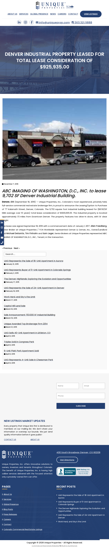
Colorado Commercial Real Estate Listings (23, 529)
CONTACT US (10, 439)
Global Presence (39, 14)
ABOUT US (34, 439)
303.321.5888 (83, 22)
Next (16, 248)
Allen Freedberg (99, 226)
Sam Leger (48, 233)
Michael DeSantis (15, 233)
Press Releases (10, 514)
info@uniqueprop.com (54, 22)
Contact (73, 14)
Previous (7, 248)
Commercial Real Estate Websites (45, 546)
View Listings (91, 14)
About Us (12, 14)
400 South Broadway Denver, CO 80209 (78, 452)
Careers (62, 14)
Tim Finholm (31, 233)
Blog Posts (8, 509)
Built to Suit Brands (69, 546)
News (53, 14)
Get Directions (67, 459)
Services (23, 14)
